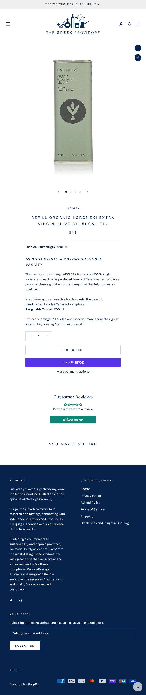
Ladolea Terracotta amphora (64, 304)
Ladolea (60, 319)
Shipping (87, 516)
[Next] (87, 192)
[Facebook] (11, 600)
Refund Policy (90, 502)
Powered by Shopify (24, 684)
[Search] (130, 24)
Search (86, 489)
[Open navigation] (8, 24)
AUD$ (14, 670)
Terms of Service (93, 509)
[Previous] (58, 192)
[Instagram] (20, 600)
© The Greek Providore (30, 679)
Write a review (73, 419)
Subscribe (24, 645)
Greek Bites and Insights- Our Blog (105, 523)
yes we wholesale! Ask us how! (73, 4)
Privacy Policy (91, 495)
